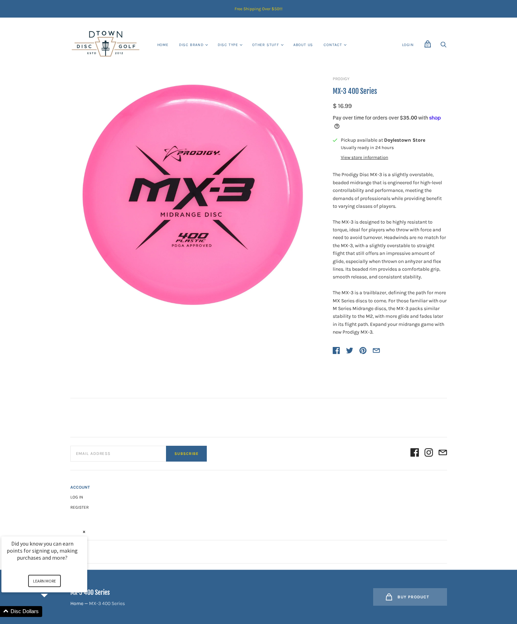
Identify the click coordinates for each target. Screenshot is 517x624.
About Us (303, 45)
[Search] (443, 47)
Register (79, 507)
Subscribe (186, 453)
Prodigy (341, 78)
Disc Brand (191, 45)
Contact (333, 45)
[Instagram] (429, 453)
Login (408, 45)
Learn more (44, 581)
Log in (76, 497)
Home (162, 45)
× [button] (84, 531)
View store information (364, 157)
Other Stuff (265, 45)
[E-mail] (443, 453)
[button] (53, 611)
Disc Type (228, 45)
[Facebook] (414, 453)
